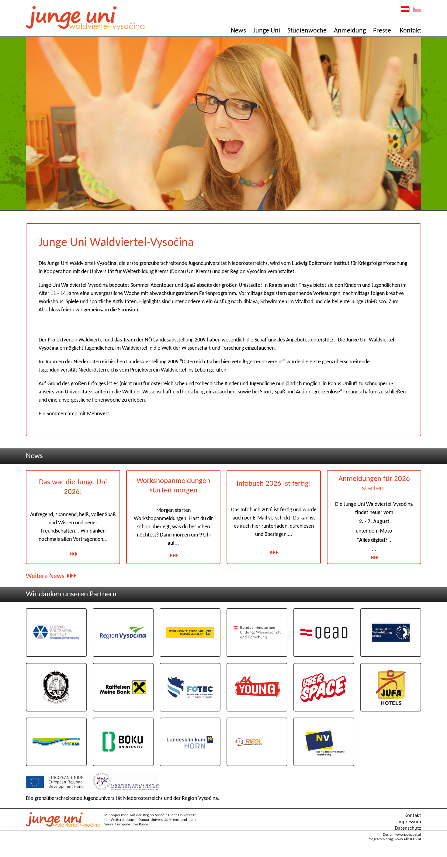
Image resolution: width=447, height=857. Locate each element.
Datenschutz (408, 828)
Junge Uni (266, 31)
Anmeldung (350, 31)
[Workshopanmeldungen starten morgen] (173, 555)
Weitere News (46, 576)
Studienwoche (307, 31)
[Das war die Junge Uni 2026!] (72, 554)
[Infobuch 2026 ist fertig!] (273, 552)
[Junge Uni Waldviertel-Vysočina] (64, 826)
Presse (382, 31)
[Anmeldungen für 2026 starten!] (374, 557)
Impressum (409, 821)
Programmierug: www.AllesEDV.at (394, 839)
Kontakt (410, 31)
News (238, 31)
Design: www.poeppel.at (402, 835)
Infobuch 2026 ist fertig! (274, 484)
